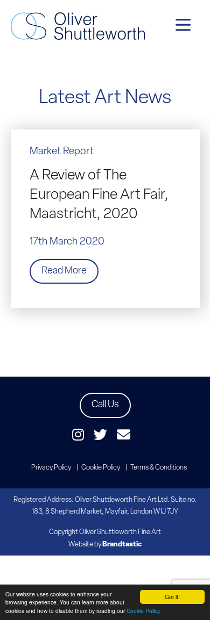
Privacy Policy (51, 467)
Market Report (62, 152)
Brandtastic (122, 544)
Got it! (172, 597)
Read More (64, 271)
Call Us (105, 405)
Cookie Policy (143, 611)
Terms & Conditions (158, 467)
